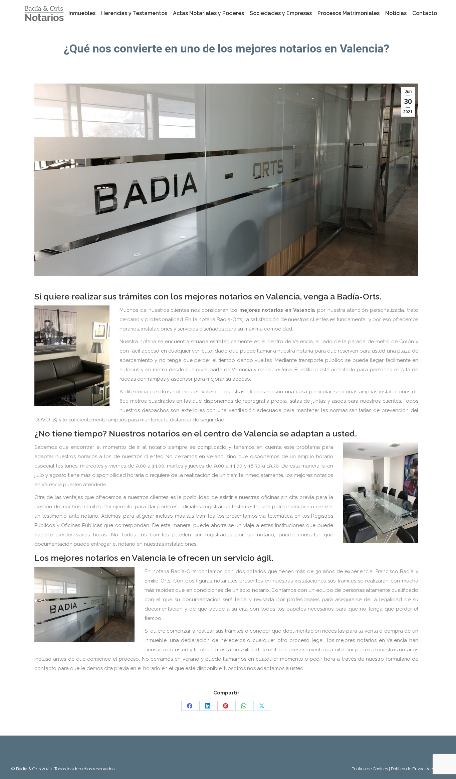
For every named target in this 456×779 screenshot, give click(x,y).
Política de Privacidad (412, 768)
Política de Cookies (370, 768)
